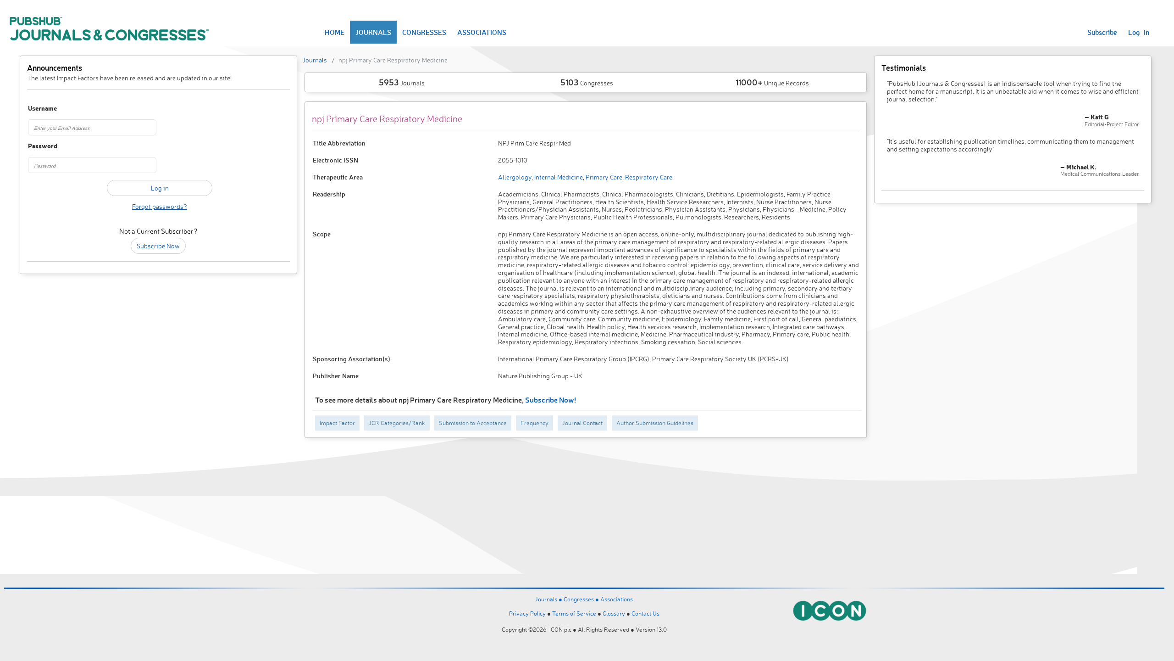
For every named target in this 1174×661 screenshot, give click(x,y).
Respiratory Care (648, 177)
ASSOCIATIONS (481, 32)
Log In (1138, 32)
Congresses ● (582, 599)
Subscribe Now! (550, 399)
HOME (334, 32)
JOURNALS (373, 32)
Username (42, 108)
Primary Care (603, 177)
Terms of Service (574, 613)
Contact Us (645, 613)
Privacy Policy (527, 613)
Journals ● (549, 599)
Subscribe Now (158, 246)
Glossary (614, 613)
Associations (616, 599)
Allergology (515, 177)
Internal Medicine (558, 177)
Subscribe (1102, 32)
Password (42, 146)
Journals (315, 60)
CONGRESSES (424, 32)
